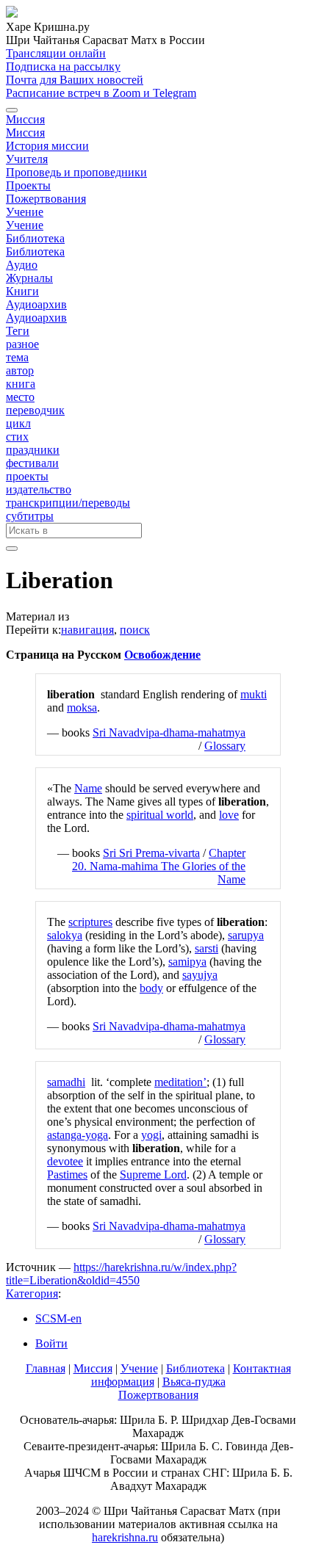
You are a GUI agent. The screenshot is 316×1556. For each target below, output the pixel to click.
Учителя (27, 159)
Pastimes (67, 1174)
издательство (38, 489)
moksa (82, 707)
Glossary (224, 745)
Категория (32, 1293)
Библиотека (35, 238)
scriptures (90, 922)
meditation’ (180, 1082)
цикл (18, 423)
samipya (187, 961)
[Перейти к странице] (12, 548)
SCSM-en (58, 1318)
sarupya (246, 935)
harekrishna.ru (125, 1537)
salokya (64, 935)
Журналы (29, 278)
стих (17, 436)
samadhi (66, 1082)
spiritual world (159, 814)
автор (20, 370)
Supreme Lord (153, 1174)
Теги (17, 331)
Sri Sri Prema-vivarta (151, 853)
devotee (65, 1161)
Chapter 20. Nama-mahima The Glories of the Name (158, 866)
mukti (253, 694)
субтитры (30, 516)
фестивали (32, 463)
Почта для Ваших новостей (74, 79)
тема (17, 357)
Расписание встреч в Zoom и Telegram (101, 93)
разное (22, 344)
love (229, 814)
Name (88, 788)
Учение (24, 212)
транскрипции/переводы (68, 502)
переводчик (35, 410)
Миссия (25, 119)
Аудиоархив (36, 304)
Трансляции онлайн (56, 53)
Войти (51, 1343)
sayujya (200, 975)
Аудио (21, 264)
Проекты (28, 185)
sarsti (206, 948)
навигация (87, 629)
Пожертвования (46, 198)
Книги (22, 291)
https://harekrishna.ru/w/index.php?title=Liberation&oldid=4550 (121, 1274)
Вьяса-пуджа (194, 1381)
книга (20, 383)
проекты (27, 476)
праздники (33, 450)
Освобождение (162, 654)
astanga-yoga (77, 1135)
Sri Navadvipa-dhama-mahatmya (169, 732)
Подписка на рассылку (63, 66)
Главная (45, 1368)
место (20, 397)
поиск (135, 629)
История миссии (47, 146)
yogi (151, 1135)
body (151, 988)
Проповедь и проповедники (76, 172)
